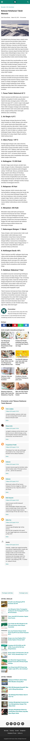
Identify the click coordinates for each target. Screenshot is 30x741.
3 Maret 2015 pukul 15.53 (12, 411)
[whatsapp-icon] (22, 723)
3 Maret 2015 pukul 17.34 (12, 447)
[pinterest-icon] (14, 723)
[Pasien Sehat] (15, 2)
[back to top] (26, 737)
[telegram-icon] (18, 723)
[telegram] (26, 325)
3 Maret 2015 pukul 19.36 (12, 464)
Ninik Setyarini (9, 498)
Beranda (6, 730)
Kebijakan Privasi (12, 733)
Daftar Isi (20, 733)
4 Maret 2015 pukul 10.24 (12, 522)
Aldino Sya (8, 520)
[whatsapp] (20, 325)
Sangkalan (22, 730)
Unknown (8, 462)
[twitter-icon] (11, 723)
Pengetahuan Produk (11, 444)
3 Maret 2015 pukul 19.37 (12, 481)
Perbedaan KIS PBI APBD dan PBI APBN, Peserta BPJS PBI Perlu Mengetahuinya (16, 647)
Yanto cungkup (9, 409)
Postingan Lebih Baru (7, 593)
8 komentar (23, 17)
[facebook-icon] (7, 723)
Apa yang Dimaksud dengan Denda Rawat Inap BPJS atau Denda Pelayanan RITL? (18, 632)
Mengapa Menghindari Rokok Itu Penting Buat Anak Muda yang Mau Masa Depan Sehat (18, 711)
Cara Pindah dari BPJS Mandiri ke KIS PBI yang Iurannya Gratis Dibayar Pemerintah (17, 625)
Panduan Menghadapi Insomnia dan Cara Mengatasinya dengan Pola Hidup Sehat (18, 704)
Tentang (12, 730)
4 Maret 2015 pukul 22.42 (12, 544)
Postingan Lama (23, 593)
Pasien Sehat (14, 738)
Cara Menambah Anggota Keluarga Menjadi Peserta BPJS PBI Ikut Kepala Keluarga (18, 661)
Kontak (17, 730)
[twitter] (9, 325)
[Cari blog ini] (28, 2)
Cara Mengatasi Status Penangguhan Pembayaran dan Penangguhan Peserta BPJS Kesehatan (18, 610)
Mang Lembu (9, 426)
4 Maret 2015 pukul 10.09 (12, 500)
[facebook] (4, 325)
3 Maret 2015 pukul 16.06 (12, 428)
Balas (7, 420)
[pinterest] (15, 325)
